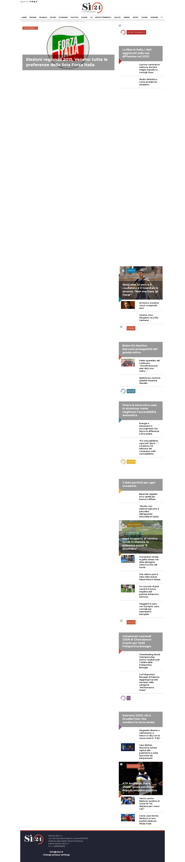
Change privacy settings (56, 854)
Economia (63, 17)
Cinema (126, 17)
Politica (74, 17)
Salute (117, 17)
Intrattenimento (103, 17)
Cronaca (43, 17)
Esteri (53, 17)
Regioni (32, 17)
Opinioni (154, 17)
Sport (135, 17)
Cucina (144, 17)
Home (24, 17)
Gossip (84, 17)
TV (91, 17)
